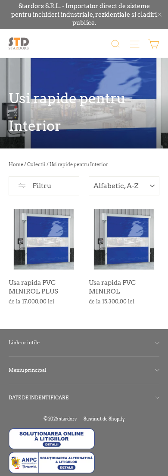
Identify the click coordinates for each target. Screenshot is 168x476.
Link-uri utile (24, 343)
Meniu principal (28, 370)
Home (16, 164)
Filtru (41, 186)
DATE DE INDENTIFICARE (38, 398)
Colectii (36, 164)
